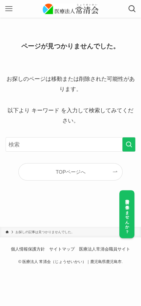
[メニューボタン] (9, 9)
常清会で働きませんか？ (127, 214)
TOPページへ (71, 172)
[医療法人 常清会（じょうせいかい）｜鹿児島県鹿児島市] (70, 9)
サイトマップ (62, 249)
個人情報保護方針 (28, 249)
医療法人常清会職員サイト (104, 249)
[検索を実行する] (128, 144)
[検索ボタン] (132, 9)
